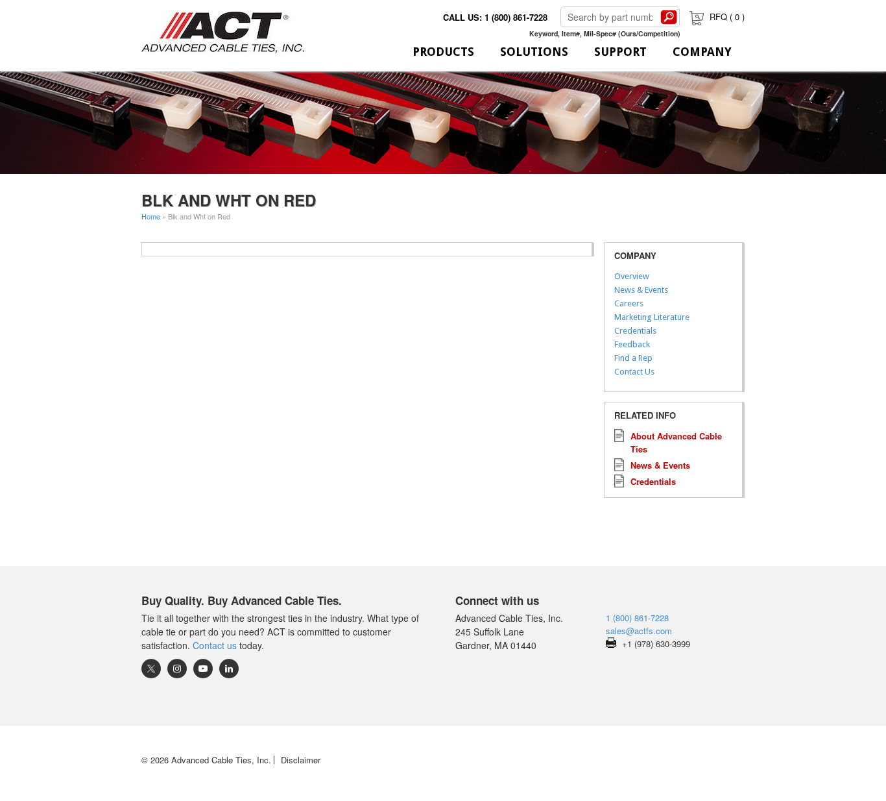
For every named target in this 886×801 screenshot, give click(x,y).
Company (702, 51)
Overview (631, 276)
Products (443, 51)
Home (150, 216)
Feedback (632, 344)
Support (620, 51)
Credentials (635, 331)
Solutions (534, 51)
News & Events (641, 290)
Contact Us (634, 371)
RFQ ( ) (727, 16)
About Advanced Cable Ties (676, 442)
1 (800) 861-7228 (637, 617)
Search (668, 17)
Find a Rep (633, 358)
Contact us (215, 645)
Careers (628, 303)
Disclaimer (300, 760)
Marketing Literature (651, 317)
